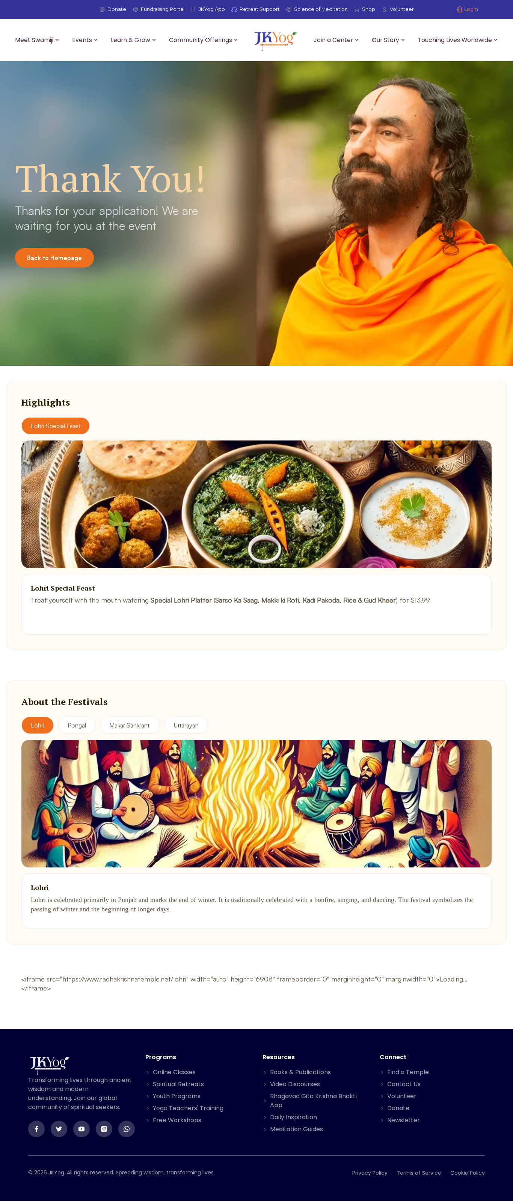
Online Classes (174, 1072)
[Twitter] (59, 1129)
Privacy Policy (370, 1173)
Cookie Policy (467, 1173)
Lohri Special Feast (55, 426)
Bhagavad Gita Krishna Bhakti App (313, 1100)
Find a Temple (408, 1072)
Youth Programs (177, 1096)
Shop (368, 9)
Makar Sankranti (130, 725)
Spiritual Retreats (178, 1084)
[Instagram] (104, 1129)
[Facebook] (36, 1129)
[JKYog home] (276, 41)
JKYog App (212, 9)
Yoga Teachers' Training (188, 1108)
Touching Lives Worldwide (455, 40)
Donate (116, 9)
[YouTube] (81, 1129)
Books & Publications (300, 1072)
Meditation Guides (296, 1129)
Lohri (37, 725)
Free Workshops (177, 1120)
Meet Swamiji (34, 40)
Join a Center (333, 40)
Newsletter (403, 1120)
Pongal (77, 725)
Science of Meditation (321, 9)
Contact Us (404, 1084)
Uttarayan (186, 725)
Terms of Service (419, 1173)
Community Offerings (200, 40)
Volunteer (402, 9)
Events (82, 40)
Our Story (385, 40)
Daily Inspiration (293, 1117)
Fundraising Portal (162, 9)
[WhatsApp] (126, 1129)
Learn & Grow (130, 40)
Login (471, 9)
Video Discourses (295, 1084)
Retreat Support (260, 9)
